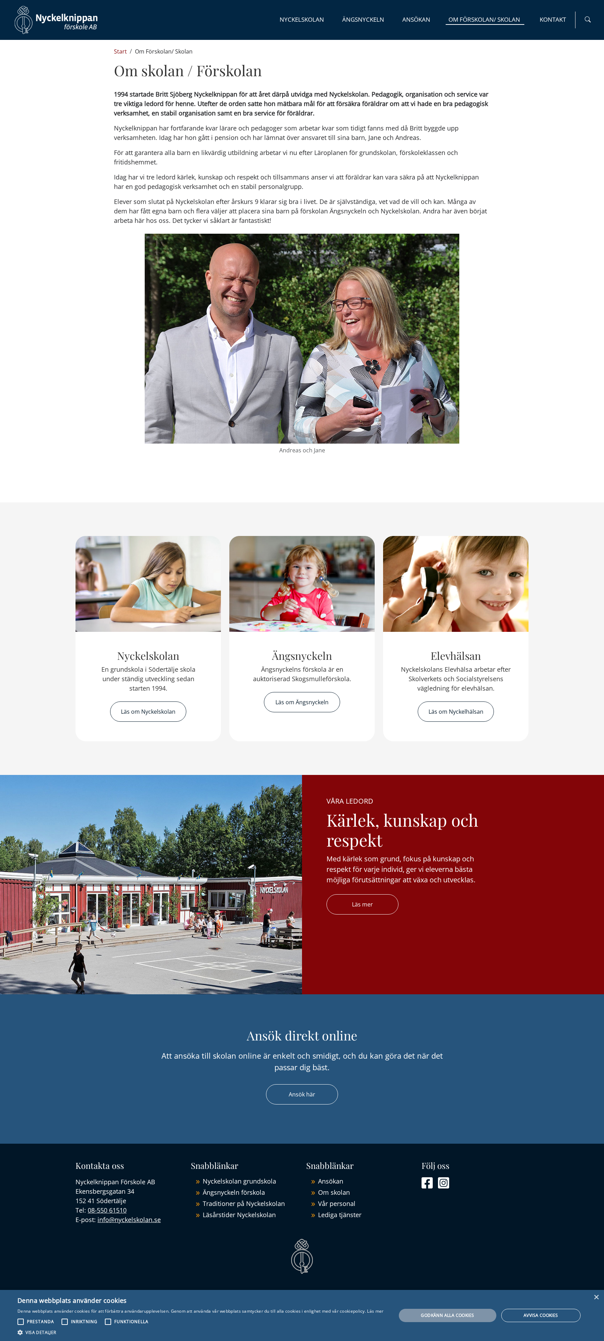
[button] (200, 1332)
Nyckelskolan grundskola (239, 1181)
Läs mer (362, 904)
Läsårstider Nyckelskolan (239, 1215)
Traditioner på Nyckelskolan (244, 1203)
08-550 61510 (107, 1210)
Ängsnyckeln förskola (234, 1192)
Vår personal (336, 1203)
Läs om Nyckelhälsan (456, 711)
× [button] (596, 1297)
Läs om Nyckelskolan (148, 711)
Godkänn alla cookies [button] (447, 1315)
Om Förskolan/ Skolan (485, 19)
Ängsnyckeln (363, 19)
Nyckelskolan (302, 19)
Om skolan (334, 1192)
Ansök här (302, 1094)
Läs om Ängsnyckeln (302, 702)
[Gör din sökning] (588, 20)
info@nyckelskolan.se (129, 1219)
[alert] (302, 1315)
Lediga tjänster (339, 1215)
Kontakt (553, 19)
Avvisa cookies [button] (541, 1315)
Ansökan (416, 19)
